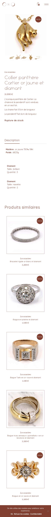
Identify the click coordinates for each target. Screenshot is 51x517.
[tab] (12, 140)
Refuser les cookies (21, 514)
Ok (12, 514)
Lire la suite (25, 264)
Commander (25, 441)
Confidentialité (36, 514)
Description (12, 140)
